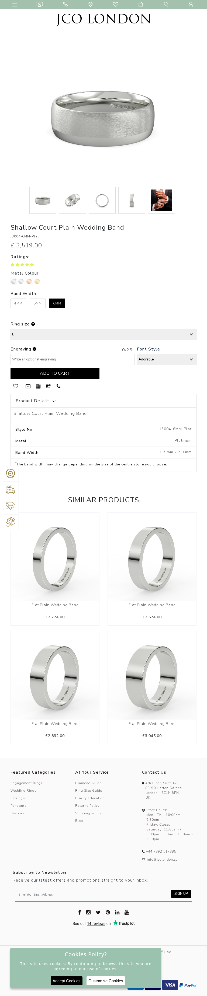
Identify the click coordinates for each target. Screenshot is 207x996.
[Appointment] (38, 386)
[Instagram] (88, 912)
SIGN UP (181, 893)
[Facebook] (79, 912)
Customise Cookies (105, 981)
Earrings (18, 798)
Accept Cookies (67, 981)
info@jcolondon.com (164, 859)
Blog (79, 821)
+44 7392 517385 (161, 851)
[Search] (167, 4)
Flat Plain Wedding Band (55, 605)
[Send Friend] (49, 386)
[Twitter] (98, 912)
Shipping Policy (88, 813)
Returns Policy (87, 806)
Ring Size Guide (88, 790)
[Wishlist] (117, 4)
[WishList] (16, 386)
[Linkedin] (117, 912)
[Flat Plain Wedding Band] (55, 556)
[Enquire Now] (28, 386)
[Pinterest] (108, 912)
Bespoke (18, 813)
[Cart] (142, 4)
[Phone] (66, 4)
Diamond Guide (88, 783)
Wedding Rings (23, 790)
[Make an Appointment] (40, 4)
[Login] (192, 4)
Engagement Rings (27, 783)
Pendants (18, 806)
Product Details (33, 401)
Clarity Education (90, 798)
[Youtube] (127, 912)
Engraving (22, 349)
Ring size (21, 324)
